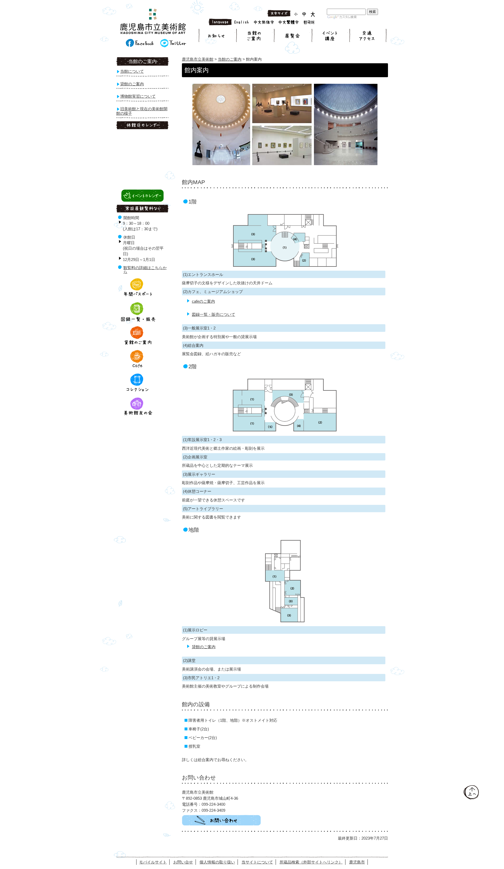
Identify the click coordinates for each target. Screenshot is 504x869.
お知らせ (217, 36)
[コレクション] (138, 391)
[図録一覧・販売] (138, 320)
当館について (132, 71)
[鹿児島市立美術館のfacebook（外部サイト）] (140, 45)
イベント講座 (329, 36)
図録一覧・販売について (213, 314)
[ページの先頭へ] (471, 798)
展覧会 (292, 36)
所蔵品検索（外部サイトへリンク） (311, 862)
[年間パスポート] (138, 296)
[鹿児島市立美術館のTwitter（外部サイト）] (173, 46)
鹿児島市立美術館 (197, 59)
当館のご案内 (254, 36)
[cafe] (138, 367)
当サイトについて (257, 862)
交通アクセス (368, 36)
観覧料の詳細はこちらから (145, 269)
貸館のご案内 (204, 647)
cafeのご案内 (203, 301)
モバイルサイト (153, 862)
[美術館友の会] (138, 415)
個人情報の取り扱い (217, 862)
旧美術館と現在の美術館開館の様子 (141, 111)
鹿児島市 (357, 862)
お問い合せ (183, 862)
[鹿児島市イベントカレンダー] (142, 200)
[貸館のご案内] (138, 344)
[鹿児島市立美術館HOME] (153, 22)
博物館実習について (138, 96)
